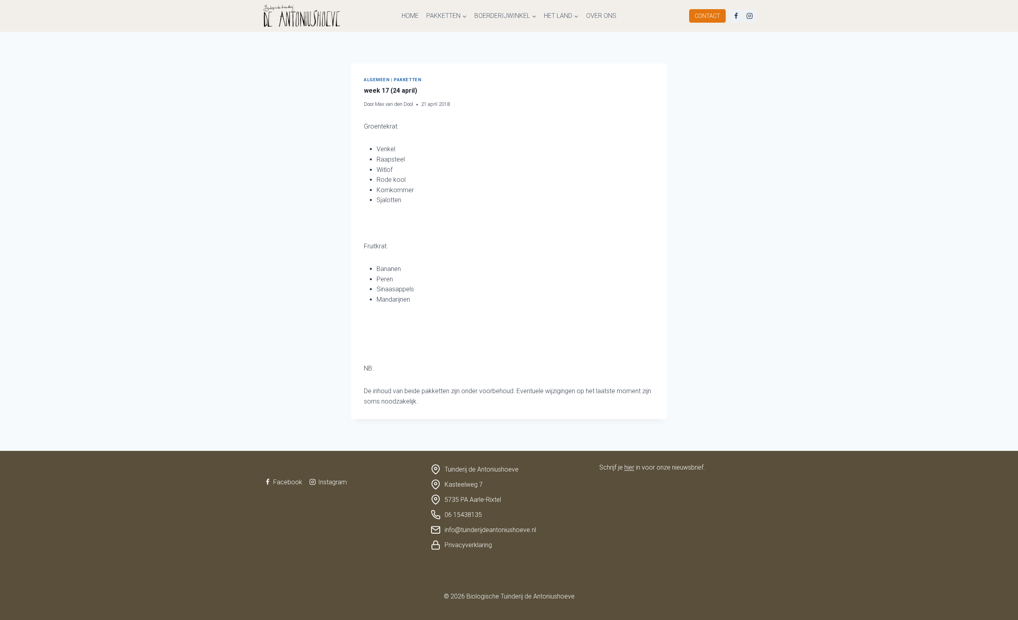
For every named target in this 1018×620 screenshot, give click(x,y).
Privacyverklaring (468, 545)
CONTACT (707, 16)
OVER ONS (601, 15)
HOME (410, 15)
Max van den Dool (394, 104)
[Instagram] (749, 16)
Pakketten (407, 79)
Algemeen (376, 79)
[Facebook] (736, 16)
